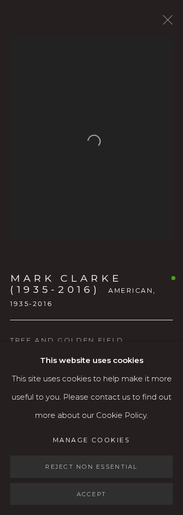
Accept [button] (92, 493)
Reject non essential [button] (91, 466)
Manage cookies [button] (91, 440)
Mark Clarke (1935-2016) (66, 284)
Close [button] (165, 23)
